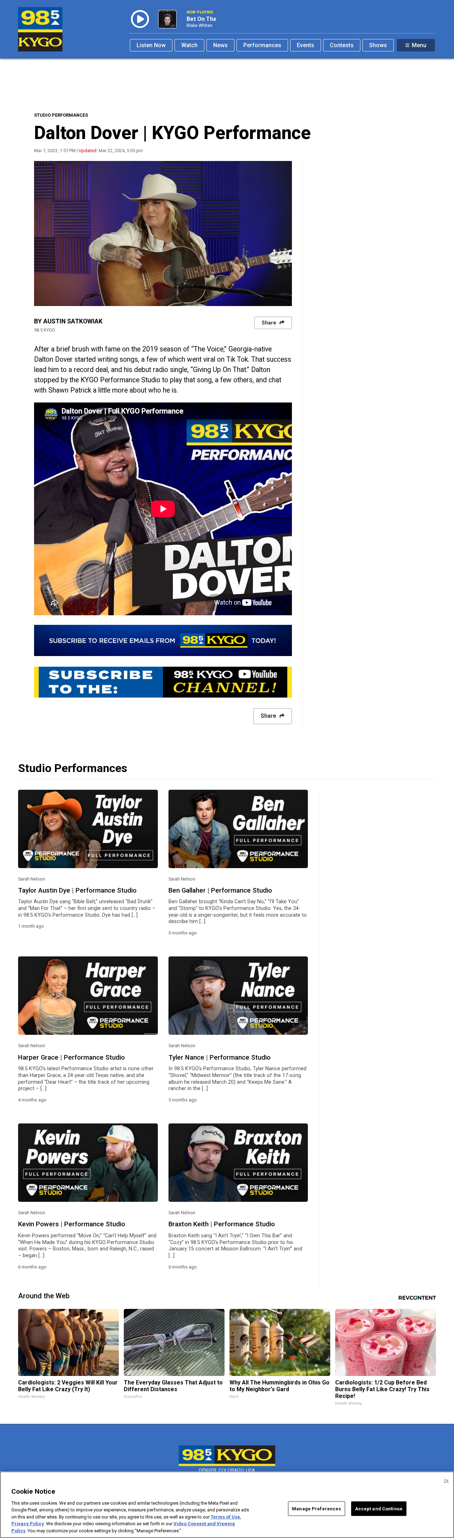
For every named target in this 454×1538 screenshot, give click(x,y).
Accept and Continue (379, 1508)
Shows (378, 45)
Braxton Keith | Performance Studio (221, 1224)
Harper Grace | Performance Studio (71, 1057)
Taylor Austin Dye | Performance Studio (77, 890)
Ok (446, 1480)
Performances (262, 45)
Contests (342, 45)
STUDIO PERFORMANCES (61, 115)
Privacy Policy (27, 1524)
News (220, 45)
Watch (189, 45)
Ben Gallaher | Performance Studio (220, 890)
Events (305, 45)
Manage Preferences (316, 1508)
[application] (163, 233)
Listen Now (151, 45)
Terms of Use (225, 1517)
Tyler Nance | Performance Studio (219, 1057)
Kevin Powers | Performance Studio (71, 1224)
